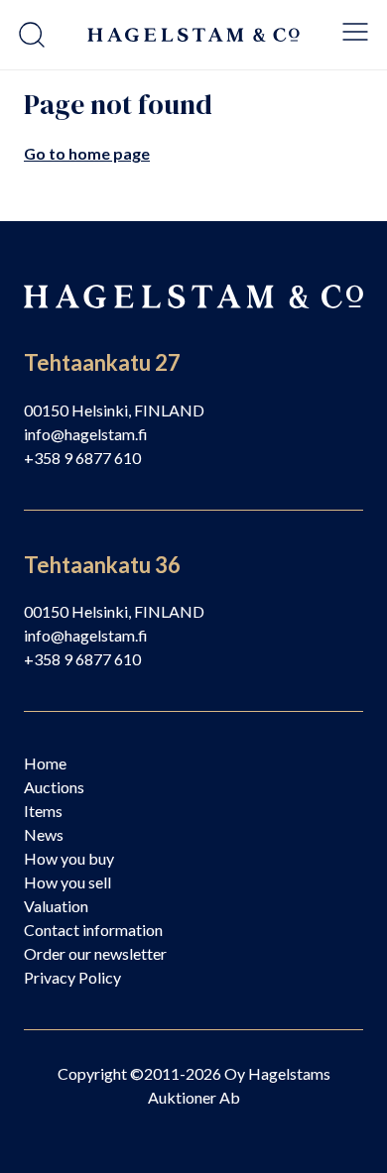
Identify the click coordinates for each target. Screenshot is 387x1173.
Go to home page (87, 153)
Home (45, 763)
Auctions (54, 786)
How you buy (69, 858)
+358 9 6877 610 (82, 457)
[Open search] (32, 35)
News (44, 834)
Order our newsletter (95, 953)
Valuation (56, 905)
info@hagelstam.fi (86, 433)
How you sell (67, 882)
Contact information (93, 929)
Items (43, 810)
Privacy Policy (72, 977)
